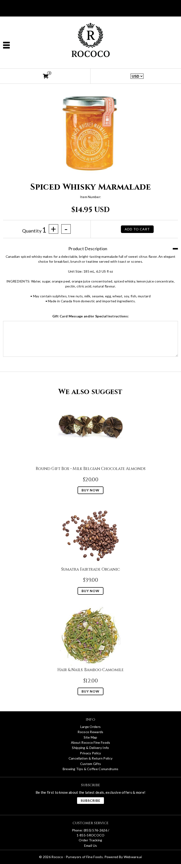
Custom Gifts (90, 764)
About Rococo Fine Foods (90, 742)
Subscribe (90, 800)
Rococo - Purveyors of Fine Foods (77, 857)
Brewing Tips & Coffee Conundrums (91, 769)
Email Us (90, 845)
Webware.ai (133, 857)
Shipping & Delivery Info (90, 748)
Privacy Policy (90, 753)
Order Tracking (90, 840)
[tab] (90, 246)
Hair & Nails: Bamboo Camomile (90, 670)
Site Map (90, 737)
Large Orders (90, 727)
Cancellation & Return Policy (90, 758)
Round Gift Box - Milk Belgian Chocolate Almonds (90, 468)
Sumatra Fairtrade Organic (90, 569)
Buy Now (90, 490)
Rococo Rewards (90, 732)
